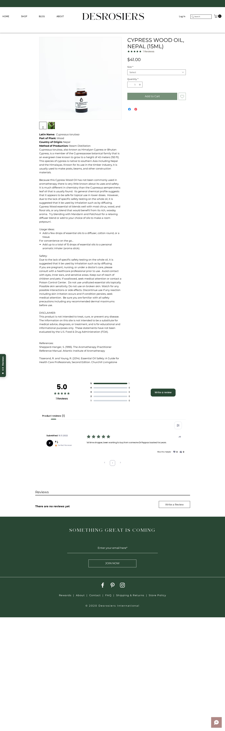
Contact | (97, 595)
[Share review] (180, 437)
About (80, 595)
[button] (218, 16)
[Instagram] (122, 585)
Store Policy (157, 595)
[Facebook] (102, 585)
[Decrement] (130, 84)
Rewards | (67, 595)
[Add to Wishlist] (182, 96)
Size (130, 67)
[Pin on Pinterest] (136, 109)
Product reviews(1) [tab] (53, 415)
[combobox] (156, 72)
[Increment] (140, 84)
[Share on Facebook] (129, 109)
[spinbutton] (135, 84)
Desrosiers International (119, 605)
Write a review (163, 392)
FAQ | (110, 595)
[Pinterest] (112, 585)
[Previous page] (104, 463)
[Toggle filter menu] (178, 425)
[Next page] (120, 463)
